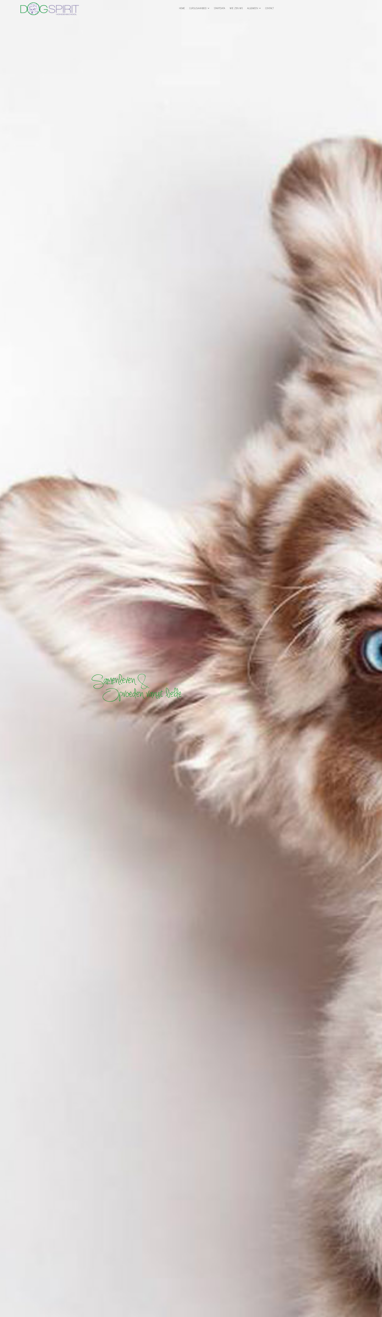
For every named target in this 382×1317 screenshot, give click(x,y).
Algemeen (252, 8)
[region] (191, 658)
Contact (269, 8)
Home (182, 8)
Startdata (219, 8)
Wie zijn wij (236, 8)
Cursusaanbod (198, 8)
